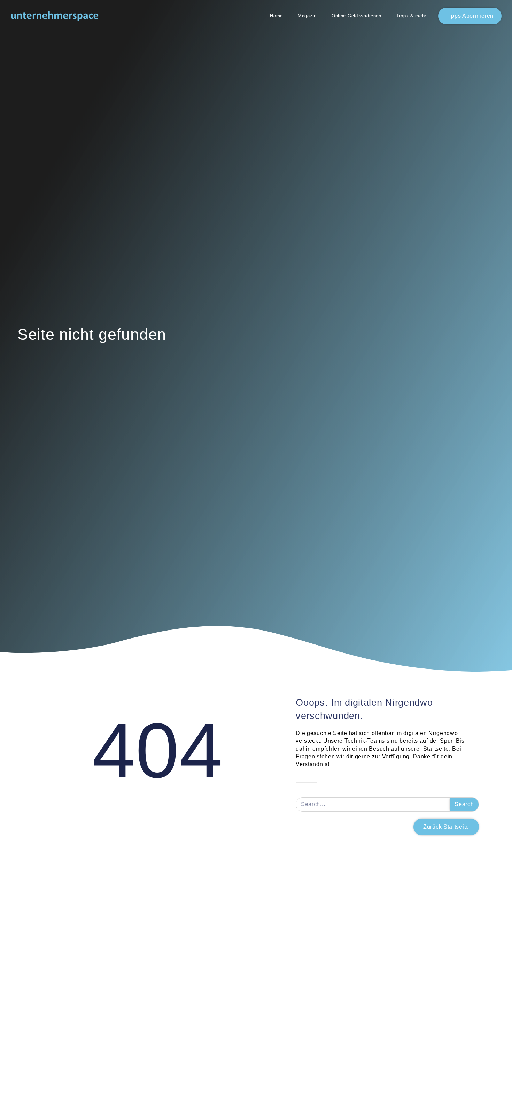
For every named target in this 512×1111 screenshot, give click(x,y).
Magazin (307, 15)
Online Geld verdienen (356, 15)
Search (464, 804)
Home (276, 15)
